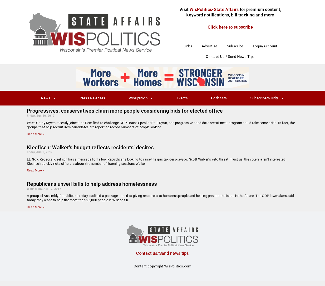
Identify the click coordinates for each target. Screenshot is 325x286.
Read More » (35, 134)
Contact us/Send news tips (162, 253)
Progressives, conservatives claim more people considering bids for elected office (125, 111)
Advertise (209, 46)
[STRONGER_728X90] (162, 77)
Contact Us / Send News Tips (230, 57)
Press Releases (92, 98)
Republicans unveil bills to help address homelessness (92, 184)
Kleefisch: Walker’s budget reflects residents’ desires (90, 148)
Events (182, 98)
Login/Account (265, 46)
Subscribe (235, 46)
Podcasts (219, 98)
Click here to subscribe (230, 27)
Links (187, 46)
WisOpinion (138, 98)
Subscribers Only (264, 98)
